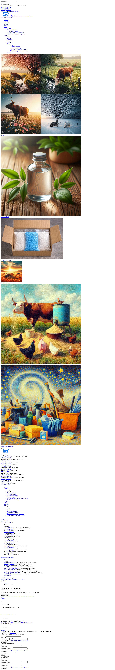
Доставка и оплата (12, 29)
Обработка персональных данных (16, 34)
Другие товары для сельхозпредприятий (11, 364)
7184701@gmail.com (9, 564)
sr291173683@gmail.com (10, 573)
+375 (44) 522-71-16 (6, 466)
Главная (6, 20)
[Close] (7, 455)
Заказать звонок (5, 11)
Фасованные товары (6, 260)
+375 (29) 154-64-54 (6, 463)
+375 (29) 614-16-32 (6, 469)
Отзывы (9, 28)
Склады (6, 24)
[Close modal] (1, 645)
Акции (5, 35)
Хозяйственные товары (7, 446)
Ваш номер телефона (7, 639)
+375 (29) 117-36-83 (6, 481)
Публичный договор (12, 31)
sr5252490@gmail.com (9, 569)
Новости (6, 25)
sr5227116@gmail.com (9, 566)
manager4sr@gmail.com (10, 562)
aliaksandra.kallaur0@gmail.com (12, 572)
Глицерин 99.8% (5, 217)
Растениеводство (5, 283)
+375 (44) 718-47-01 (6, 460)
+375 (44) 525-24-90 (6, 472)
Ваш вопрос (4, 665)
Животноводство (5, 135)
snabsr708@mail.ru (8, 571)
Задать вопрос (4, 595)
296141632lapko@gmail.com (11, 568)
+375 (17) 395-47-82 (6, 456)
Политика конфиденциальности (15, 32)
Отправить (3, 642)
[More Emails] (13, 557)
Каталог (6, 21)
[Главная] (6, 452)
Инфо (5, 27)
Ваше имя (3, 637)
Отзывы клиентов (5, 596)
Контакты (6, 22)
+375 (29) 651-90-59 (6, 476)
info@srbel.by (7, 575)
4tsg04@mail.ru (8, 565)
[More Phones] (12, 522)
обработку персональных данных (19, 640)
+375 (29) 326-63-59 (6, 479)
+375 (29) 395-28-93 (6, 458)
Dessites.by (13, 633)
